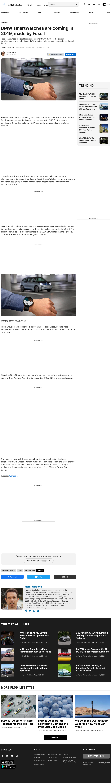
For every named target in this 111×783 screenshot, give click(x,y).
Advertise (30, 5)
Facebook (13, 577)
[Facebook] (84, 4)
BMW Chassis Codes (55, 754)
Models (4, 12)
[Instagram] (99, 4)
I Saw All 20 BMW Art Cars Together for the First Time (17, 722)
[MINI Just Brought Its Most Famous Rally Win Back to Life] (7, 649)
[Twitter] (89, 4)
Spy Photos (74, 12)
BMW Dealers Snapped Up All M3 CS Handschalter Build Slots (92, 650)
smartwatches (30, 570)
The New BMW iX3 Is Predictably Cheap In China (87, 96)
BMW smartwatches (8, 570)
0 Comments (70, 54)
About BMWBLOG (40, 754)
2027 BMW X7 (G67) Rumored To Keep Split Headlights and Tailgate (92, 635)
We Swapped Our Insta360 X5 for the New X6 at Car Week (91, 723)
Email (66, 577)
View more (55, 737)
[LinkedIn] (37, 610)
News (40, 12)
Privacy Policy (52, 760)
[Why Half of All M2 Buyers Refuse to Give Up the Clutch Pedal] (7, 632)
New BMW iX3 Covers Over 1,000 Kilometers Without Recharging (88, 106)
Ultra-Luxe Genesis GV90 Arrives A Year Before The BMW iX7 (87, 117)
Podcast (92, 12)
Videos (57, 12)
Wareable (13, 476)
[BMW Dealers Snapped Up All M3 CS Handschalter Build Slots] (64, 649)
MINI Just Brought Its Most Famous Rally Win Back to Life (35, 650)
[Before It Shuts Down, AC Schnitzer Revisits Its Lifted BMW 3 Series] (64, 665)
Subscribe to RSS (39, 760)
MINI (108, 12)
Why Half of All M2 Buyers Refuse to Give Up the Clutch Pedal (35, 635)
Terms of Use (52, 757)
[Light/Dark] (104, 4)
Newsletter (47, 5)
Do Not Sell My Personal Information (70, 761)
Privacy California (39, 765)
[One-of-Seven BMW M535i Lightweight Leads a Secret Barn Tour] (7, 665)
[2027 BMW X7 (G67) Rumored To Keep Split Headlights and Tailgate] (64, 632)
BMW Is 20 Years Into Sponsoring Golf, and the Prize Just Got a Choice (53, 723)
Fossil (20, 570)
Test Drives (23, 12)
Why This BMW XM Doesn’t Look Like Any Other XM (87, 140)
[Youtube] (94, 4)
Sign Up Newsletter (69, 757)
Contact (38, 5)
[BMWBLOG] (14, 750)
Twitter (39, 577)
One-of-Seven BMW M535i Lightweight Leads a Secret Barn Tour (34, 668)
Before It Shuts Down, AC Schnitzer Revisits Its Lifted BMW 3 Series (90, 668)
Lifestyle (5, 23)
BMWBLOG (4, 47)
